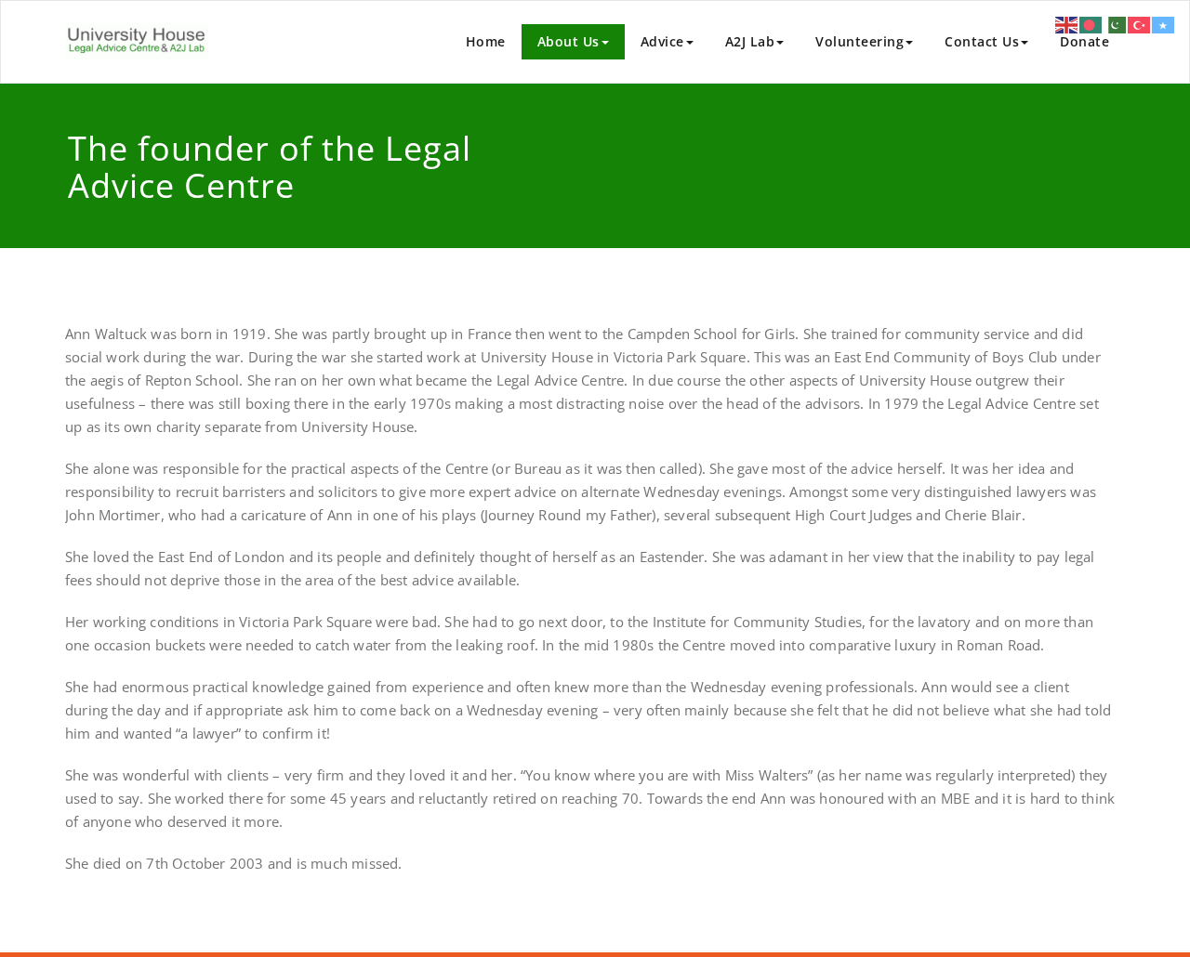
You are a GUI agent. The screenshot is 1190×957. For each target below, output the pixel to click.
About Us (568, 41)
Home (486, 41)
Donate (1084, 41)
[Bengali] (1091, 23)
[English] (1067, 23)
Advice (662, 41)
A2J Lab (750, 41)
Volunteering (859, 41)
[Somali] (1164, 23)
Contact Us (982, 41)
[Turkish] (1140, 23)
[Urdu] (1116, 23)
